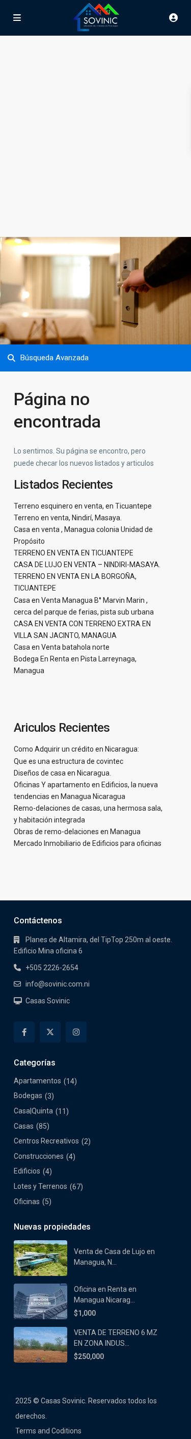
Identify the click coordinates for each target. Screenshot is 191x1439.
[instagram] (76, 1032)
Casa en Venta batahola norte (62, 647)
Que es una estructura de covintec (68, 761)
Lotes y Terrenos (40, 1186)
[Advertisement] (95, 136)
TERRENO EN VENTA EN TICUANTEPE (73, 553)
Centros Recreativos (46, 1141)
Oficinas (27, 1201)
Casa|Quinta (33, 1111)
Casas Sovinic (47, 1001)
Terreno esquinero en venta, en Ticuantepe (83, 506)
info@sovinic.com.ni (57, 984)
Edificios (27, 1171)
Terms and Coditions (48, 1431)
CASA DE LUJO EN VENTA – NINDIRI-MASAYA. (87, 565)
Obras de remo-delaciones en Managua (77, 832)
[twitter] (50, 1032)
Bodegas (28, 1095)
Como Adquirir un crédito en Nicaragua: (76, 749)
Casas (24, 1126)
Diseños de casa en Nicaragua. (62, 773)
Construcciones (39, 1156)
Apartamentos (37, 1081)
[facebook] (24, 1032)
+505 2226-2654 (51, 968)
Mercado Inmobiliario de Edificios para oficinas (87, 843)
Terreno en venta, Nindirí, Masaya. (68, 518)
